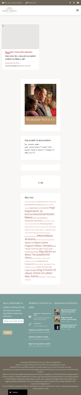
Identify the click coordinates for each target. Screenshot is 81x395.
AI (25, 202)
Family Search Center (34, 224)
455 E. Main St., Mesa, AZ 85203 (13, 3)
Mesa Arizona (39, 240)
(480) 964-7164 (31, 3)
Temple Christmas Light (44, 267)
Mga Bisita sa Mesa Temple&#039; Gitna (40, 254)
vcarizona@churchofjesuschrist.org (42, 318)
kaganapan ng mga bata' (49, 202)
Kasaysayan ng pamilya (33, 221)
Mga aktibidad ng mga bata (34, 205)
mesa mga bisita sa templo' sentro (41, 258)
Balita (22, 52)
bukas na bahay (39, 264)
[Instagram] (74, 2)
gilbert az (42, 230)
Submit (7, 333)
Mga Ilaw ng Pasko (49, 205)
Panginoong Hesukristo (31, 236)
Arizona (39, 202)
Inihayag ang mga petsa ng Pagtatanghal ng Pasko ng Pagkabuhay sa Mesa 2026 (69, 327)
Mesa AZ (29, 242)
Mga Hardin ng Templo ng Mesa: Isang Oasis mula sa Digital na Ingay (69, 312)
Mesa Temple (14, 52)
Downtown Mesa (40, 215)
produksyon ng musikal (31, 261)
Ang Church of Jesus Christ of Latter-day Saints (40, 273)
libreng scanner (44, 227)
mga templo (31, 270)
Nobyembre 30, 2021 (12, 63)
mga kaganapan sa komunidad (40, 211)
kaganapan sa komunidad (39, 208)
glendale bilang (38, 233)
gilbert (37, 230)
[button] (77, 10)
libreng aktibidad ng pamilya (32, 227)
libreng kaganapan (46, 224)
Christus (27, 208)
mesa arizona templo (48, 240)
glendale (31, 233)
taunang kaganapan (31, 202)
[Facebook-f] (70, 2)
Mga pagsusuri (48, 264)
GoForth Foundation (40, 365)
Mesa (7, 52)
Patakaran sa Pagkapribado (53, 362)
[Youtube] (78, 2)
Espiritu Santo (46, 233)
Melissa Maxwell (25, 66)
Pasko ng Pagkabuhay (40, 218)
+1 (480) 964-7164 (40, 326)
